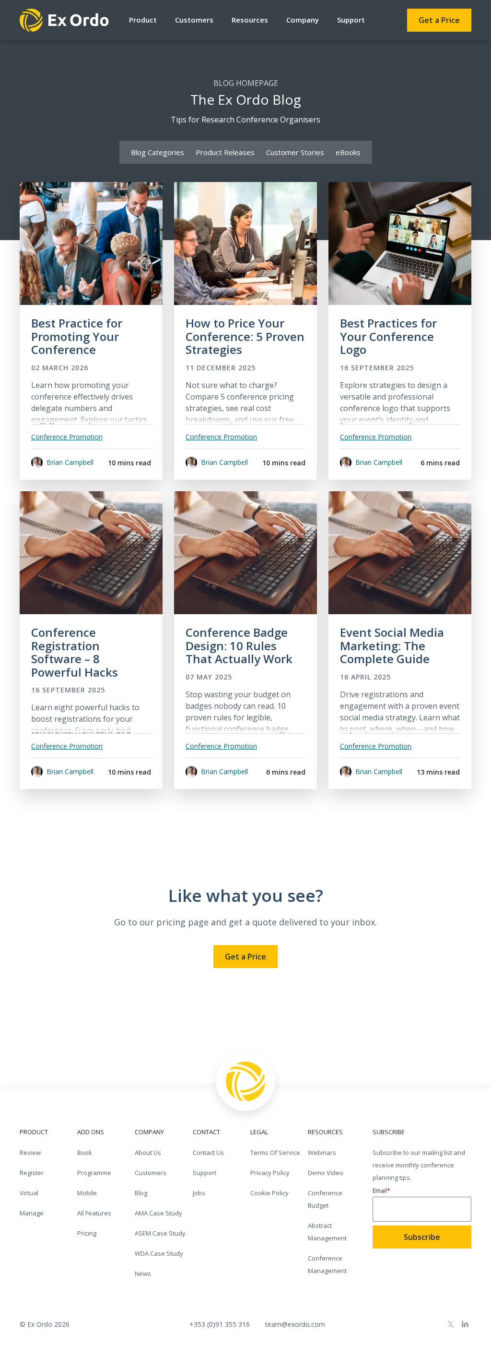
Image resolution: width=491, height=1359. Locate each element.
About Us (148, 1152)
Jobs (199, 1193)
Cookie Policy (269, 1193)
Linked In (465, 1324)
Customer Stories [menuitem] (295, 152)
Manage (32, 1213)
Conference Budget (325, 1199)
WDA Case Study (159, 1253)
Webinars (322, 1152)
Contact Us (208, 1152)
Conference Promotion (67, 437)
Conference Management (327, 1264)
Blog (141, 1193)
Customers (150, 1172)
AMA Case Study (158, 1213)
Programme (94, 1172)
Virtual (29, 1193)
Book (84, 1152)
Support (351, 19)
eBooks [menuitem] (348, 152)
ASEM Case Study (160, 1233)
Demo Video (325, 1172)
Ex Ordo (65, 20)
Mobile (87, 1193)
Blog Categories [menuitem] (157, 152)
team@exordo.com (295, 1324)
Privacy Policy (270, 1172)
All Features (94, 1213)
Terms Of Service (275, 1152)
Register (32, 1172)
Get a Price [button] (439, 20)
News (143, 1273)
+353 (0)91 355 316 (219, 1324)
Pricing (86, 1233)
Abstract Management (327, 1231)
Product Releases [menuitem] (225, 152)
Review (30, 1152)
